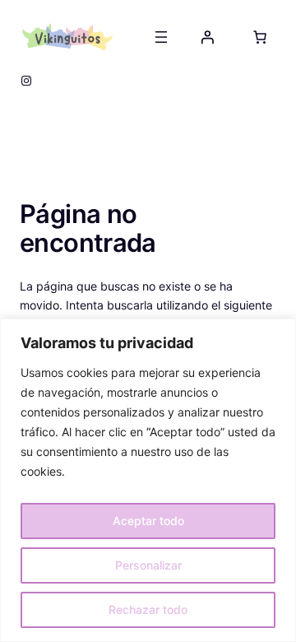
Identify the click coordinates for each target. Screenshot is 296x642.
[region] (148, 480)
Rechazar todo (148, 609)
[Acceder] (207, 37)
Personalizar (148, 565)
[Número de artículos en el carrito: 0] (259, 37)
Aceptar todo (148, 521)
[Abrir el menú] (161, 37)
